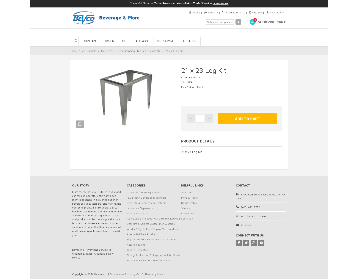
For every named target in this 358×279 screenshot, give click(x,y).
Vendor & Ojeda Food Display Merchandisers (153, 229)
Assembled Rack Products (142, 234)
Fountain (89, 41)
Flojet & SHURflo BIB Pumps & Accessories (152, 239)
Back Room (141, 41)
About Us (186, 192)
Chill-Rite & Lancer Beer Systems (146, 202)
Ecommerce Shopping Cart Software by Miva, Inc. (139, 274)
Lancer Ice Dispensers (140, 208)
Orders (257, 12)
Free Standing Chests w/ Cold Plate (139, 50)
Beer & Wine (165, 41)
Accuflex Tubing (136, 244)
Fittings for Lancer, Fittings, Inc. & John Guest (153, 255)
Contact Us (187, 213)
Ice (124, 41)
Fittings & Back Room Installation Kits (149, 260)
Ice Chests (107, 50)
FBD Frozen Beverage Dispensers (146, 197)
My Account (277, 12)
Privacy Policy (189, 197)
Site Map (186, 208)
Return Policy (189, 202)
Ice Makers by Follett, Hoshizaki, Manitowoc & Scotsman (160, 218)
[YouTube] (261, 243)
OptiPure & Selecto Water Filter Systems (151, 223)
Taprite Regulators (138, 249)
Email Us (246, 225)
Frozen (109, 41)
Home (73, 50)
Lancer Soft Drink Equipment (144, 192)
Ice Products (89, 50)
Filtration (189, 41)
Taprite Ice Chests (137, 213)
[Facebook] (239, 243)
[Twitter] (246, 243)
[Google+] (254, 243)
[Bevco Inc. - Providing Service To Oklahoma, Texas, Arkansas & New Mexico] (106, 17)
